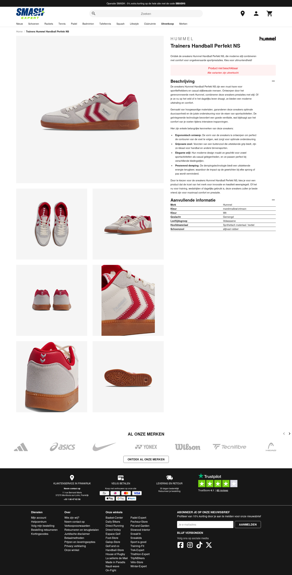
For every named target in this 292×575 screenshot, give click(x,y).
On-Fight (111, 570)
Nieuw (19, 23)
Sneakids (136, 538)
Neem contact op (72, 488)
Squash (120, 23)
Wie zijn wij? (71, 517)
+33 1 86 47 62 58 (72, 499)
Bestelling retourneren (44, 530)
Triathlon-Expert (140, 554)
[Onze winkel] (242, 13)
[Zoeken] (93, 13)
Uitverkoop (167, 23)
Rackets (48, 23)
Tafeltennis (105, 23)
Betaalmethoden (74, 538)
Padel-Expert (138, 517)
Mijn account (38, 517)
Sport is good (138, 542)
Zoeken (146, 13)
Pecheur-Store (139, 522)
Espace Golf (113, 534)
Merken (183, 23)
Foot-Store (112, 538)
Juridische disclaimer (77, 534)
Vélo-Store (136, 562)
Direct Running (115, 526)
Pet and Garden (139, 526)
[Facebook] (180, 545)
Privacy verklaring (75, 546)
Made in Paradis (115, 562)
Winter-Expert (138, 566)
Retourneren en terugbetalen (81, 530)
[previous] (284, 434)
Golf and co (112, 546)
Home (19, 31)
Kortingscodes (39, 534)
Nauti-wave (112, 566)
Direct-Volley (113, 530)
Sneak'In (135, 534)
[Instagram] (190, 545)
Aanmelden (248, 524)
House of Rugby (115, 554)
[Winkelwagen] (269, 13)
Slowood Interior (140, 530)
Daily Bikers (113, 522)
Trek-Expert (137, 550)
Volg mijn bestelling (42, 526)
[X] (208, 545)
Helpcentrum (38, 522)
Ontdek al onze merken (146, 459)
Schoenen (33, 23)
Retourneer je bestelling (169, 491)
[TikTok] (199, 545)
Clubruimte (150, 23)
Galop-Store (113, 542)
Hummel (182, 38)
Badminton (88, 23)
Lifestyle (134, 23)
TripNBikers (137, 558)
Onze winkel (71, 550)
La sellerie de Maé (117, 558)
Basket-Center (114, 517)
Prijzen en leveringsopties (79, 542)
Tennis (62, 23)
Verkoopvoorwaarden (77, 526)
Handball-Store (115, 550)
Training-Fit (137, 546)
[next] (289, 434)
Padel (74, 23)
